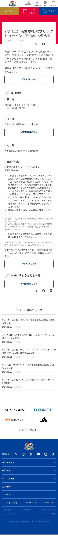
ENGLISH (48, 502)
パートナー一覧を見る (28, 430)
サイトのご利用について (47, 510)
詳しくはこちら (29, 79)
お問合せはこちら (29, 283)
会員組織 (6, 486)
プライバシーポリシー (10, 514)
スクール (29, 502)
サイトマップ (25, 510)
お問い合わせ (7, 510)
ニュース (6, 494)
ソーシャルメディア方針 (47, 514)
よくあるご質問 (9, 502)
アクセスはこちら (29, 131)
